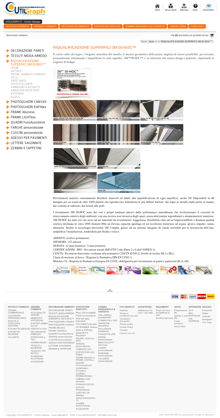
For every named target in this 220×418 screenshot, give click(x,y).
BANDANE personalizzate (105, 354)
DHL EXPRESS (194, 320)
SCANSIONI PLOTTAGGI (37, 357)
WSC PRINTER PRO (169, 415)
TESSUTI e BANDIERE (36, 346)
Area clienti (170, 10)
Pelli (14, 77)
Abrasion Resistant (25, 90)
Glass (15, 96)
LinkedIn (206, 316)
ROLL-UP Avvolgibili (85, 313)
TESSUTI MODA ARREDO (29, 56)
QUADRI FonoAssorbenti (28, 122)
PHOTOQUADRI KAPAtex (28, 107)
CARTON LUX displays (83, 394)
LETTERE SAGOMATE (26, 143)
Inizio (157, 10)
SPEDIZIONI (195, 307)
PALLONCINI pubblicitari (104, 330)
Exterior (17, 93)
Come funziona (178, 322)
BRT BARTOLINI (194, 314)
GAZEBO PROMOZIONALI (84, 374)
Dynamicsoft (187, 415)
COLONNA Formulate (86, 324)
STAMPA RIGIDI (38, 342)
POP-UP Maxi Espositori (82, 320)
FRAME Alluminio (23, 112)
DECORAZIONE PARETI (27, 50)
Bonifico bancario (164, 318)
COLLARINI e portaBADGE (105, 316)
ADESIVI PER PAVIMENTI (29, 138)
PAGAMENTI (162, 307)
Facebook (207, 310)
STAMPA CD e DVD (107, 320)
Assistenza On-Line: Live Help (145, 311)
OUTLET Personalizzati (83, 388)
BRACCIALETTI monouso (106, 343)
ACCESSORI (37, 361)
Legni (14, 67)
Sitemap (184, 10)
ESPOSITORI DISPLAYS (82, 308)
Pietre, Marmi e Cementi (28, 74)
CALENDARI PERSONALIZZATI (17, 317)
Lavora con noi (127, 333)
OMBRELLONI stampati (83, 380)
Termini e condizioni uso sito (129, 314)
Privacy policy (126, 324)
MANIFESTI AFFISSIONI (37, 319)
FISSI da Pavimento (86, 316)
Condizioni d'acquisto (125, 320)
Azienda (124, 310)
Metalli (16, 71)
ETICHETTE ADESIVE (19, 329)
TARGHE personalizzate (27, 127)
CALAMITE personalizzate (105, 359)
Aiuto (195, 10)
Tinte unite (18, 80)
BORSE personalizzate (105, 338)
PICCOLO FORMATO (18, 307)
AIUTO (177, 307)
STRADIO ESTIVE (85, 384)
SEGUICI (206, 307)
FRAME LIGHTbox (23, 117)
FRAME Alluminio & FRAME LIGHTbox (85, 358)
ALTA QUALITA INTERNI (38, 314)
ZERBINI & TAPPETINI (26, 148)
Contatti (123, 330)
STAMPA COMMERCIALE (16, 311)
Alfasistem (209, 415)
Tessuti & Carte (22, 83)
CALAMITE (13, 337)
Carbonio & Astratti (25, 87)
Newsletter (208, 10)
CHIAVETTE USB (106, 334)
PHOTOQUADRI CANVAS (29, 101)
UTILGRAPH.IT (127, 307)
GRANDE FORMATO (36, 308)
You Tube (207, 322)
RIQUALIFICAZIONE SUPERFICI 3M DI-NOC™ (28, 62)
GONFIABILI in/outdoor (82, 369)
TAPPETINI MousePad (103, 324)
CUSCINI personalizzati (27, 132)
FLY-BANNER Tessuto (87, 327)
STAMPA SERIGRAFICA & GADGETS (106, 309)
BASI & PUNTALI (84, 330)
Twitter (205, 313)
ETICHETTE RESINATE (14, 333)
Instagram (207, 319)
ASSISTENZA (145, 307)
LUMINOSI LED (83, 349)
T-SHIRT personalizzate (105, 349)
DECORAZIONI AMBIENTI (38, 333)
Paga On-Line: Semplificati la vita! (163, 312)
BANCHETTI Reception (82, 334)
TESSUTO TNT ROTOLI (38, 352)
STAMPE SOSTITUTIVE (83, 404)
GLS (191, 310)
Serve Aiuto (180, 326)
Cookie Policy (126, 327)
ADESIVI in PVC (39, 329)
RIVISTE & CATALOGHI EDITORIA (14, 323)
